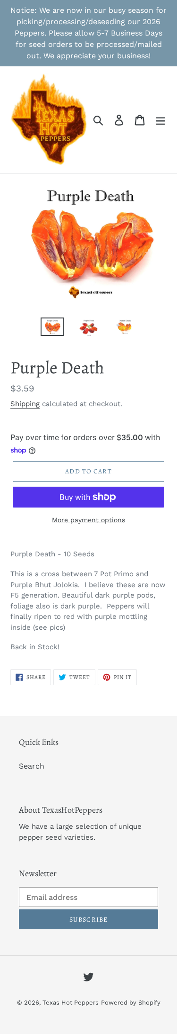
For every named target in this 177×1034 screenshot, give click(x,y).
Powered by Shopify (130, 1002)
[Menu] (160, 120)
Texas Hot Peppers (70, 1002)
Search (31, 766)
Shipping (25, 403)
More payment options (88, 520)
